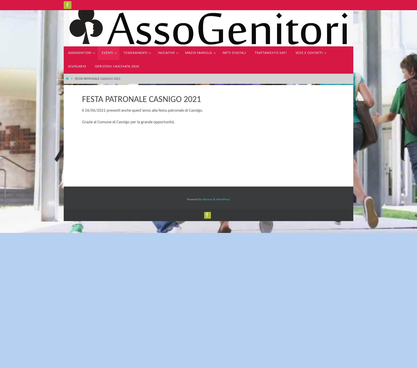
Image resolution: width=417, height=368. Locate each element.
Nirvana (207, 199)
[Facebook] (67, 5)
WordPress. (223, 199)
